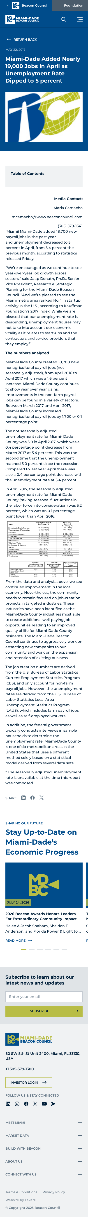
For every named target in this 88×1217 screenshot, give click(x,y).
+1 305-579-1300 (19, 1069)
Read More (15, 940)
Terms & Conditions (21, 1192)
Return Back (25, 39)
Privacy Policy (54, 1192)
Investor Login (24, 1082)
